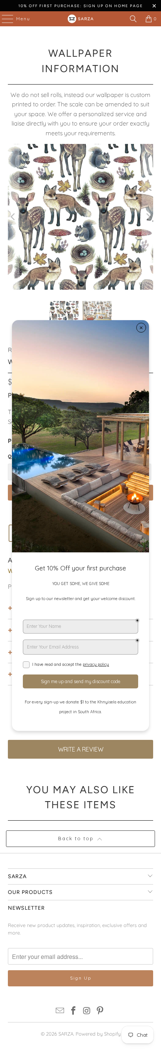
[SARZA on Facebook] (73, 1011)
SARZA (65, 1034)
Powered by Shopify (98, 1034)
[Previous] (13, 217)
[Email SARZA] (60, 1011)
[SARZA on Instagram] (86, 1011)
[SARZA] (80, 18)
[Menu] (3, 18)
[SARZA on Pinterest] (100, 1011)
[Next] (148, 217)
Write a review (80, 749)
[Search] (133, 18)
